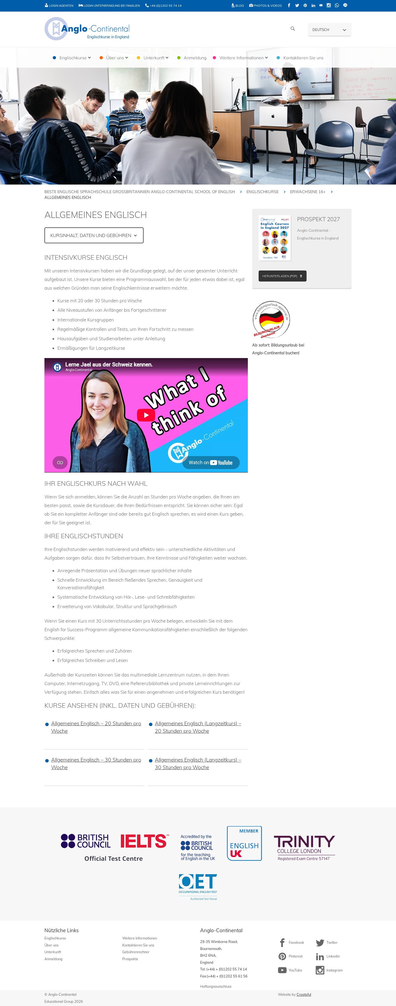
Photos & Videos (267, 6)
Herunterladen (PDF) (279, 276)
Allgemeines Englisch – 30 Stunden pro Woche (96, 763)
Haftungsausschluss (215, 986)
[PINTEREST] (305, 6)
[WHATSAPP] (337, 5)
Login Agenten (60, 6)
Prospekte (130, 959)
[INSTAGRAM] (329, 6)
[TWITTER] (297, 6)
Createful (304, 994)
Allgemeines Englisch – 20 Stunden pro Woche (96, 727)
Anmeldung (53, 959)
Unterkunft (52, 952)
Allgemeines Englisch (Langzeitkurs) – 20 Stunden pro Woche (198, 727)
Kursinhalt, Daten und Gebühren (90, 235)
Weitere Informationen (139, 938)
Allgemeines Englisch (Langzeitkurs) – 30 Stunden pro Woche (198, 763)
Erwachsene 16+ (308, 191)
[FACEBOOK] (289, 6)
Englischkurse (262, 191)
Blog (239, 6)
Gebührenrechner (136, 952)
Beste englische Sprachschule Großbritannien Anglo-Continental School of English (139, 191)
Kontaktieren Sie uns (138, 945)
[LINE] (345, 5)
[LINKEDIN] (313, 6)
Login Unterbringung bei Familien (111, 6)
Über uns (51, 945)
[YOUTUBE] (320, 6)
